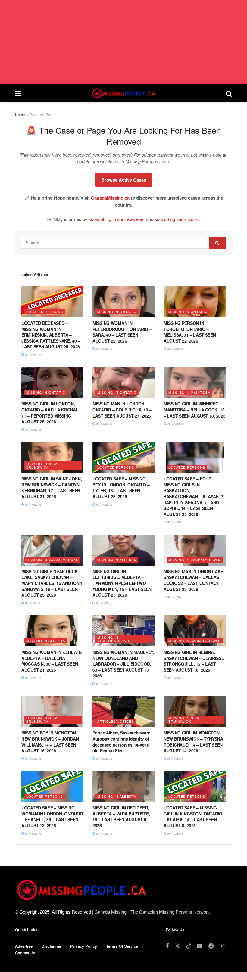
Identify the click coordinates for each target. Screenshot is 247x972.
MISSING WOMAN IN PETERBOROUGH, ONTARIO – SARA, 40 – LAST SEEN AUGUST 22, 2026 (122, 332)
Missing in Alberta (116, 559)
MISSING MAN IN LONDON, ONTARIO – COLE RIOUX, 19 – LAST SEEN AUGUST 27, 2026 (122, 409)
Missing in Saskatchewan (52, 559)
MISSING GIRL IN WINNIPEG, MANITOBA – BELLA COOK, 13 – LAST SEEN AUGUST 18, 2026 (194, 409)
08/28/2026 (32, 354)
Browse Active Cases (123, 179)
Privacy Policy (83, 946)
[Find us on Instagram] (222, 946)
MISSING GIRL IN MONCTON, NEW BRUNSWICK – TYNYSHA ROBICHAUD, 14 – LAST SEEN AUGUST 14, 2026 (193, 741)
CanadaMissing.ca (110, 197)
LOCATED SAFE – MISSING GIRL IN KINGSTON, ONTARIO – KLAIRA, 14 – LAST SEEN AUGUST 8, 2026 (193, 816)
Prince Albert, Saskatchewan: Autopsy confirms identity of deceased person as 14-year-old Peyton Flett (121, 741)
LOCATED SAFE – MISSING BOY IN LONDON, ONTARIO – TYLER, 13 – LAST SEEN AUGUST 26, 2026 (120, 487)
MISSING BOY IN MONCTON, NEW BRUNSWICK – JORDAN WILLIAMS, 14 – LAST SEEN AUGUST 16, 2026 (50, 741)
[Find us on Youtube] (199, 946)
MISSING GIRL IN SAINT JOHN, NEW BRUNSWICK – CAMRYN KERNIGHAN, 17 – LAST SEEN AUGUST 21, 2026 (51, 487)
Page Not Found (43, 114)
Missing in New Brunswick (41, 465)
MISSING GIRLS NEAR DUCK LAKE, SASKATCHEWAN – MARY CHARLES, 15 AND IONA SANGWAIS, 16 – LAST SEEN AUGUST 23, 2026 (51, 583)
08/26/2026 (174, 522)
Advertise (24, 946)
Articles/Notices (115, 721)
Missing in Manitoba (189, 392)
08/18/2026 (103, 758)
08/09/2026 (174, 833)
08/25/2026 (174, 597)
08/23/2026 (32, 677)
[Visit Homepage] (123, 93)
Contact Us (25, 952)
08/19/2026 (32, 758)
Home (20, 114)
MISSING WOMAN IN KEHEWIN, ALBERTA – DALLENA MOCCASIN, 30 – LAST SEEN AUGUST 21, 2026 (52, 661)
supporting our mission (177, 219)
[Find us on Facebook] (167, 946)
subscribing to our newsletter (117, 219)
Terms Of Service (122, 946)
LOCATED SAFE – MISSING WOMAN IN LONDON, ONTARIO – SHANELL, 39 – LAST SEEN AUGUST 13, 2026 (52, 816)
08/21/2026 (174, 677)
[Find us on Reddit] (211, 946)
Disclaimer (51, 946)
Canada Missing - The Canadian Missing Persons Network (152, 911)
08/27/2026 (174, 423)
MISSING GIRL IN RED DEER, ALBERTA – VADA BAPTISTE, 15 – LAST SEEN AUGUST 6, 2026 (121, 816)
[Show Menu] (18, 93)
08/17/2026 (174, 758)
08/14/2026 (32, 833)
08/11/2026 (103, 833)
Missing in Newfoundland (113, 639)
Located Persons (44, 311)
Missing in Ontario (117, 311)
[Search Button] (229, 93)
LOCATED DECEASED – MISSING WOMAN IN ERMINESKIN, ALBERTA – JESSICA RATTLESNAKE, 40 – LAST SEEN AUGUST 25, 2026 (50, 334)
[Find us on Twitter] (177, 945)
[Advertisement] (123, 42)
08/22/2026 (103, 684)
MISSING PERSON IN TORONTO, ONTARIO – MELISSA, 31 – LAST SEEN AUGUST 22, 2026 (190, 332)
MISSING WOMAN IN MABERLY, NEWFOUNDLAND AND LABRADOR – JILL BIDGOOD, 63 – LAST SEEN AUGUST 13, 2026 (123, 664)
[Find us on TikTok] (188, 945)
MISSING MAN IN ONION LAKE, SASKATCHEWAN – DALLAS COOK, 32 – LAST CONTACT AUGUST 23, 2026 (194, 580)
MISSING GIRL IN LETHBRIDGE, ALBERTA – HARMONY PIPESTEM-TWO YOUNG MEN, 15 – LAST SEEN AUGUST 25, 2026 (122, 583)
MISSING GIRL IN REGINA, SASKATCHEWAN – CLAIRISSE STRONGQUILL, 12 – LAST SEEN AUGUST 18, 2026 (194, 661)
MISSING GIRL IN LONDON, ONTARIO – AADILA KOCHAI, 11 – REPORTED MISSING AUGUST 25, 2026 (49, 412)
